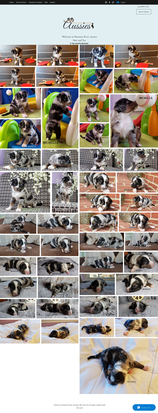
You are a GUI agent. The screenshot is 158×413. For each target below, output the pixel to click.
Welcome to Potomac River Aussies (79, 36)
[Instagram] (106, 2)
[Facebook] (109, 2)
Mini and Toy (79, 40)
